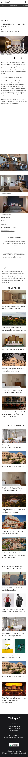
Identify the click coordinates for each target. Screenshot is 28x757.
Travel (2, 20)
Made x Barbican (13, 5)
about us (14, 724)
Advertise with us (14, 735)
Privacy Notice (20, 254)
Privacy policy (14, 730)
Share (5, 58)
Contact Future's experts (14, 726)
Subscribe (20, 2)
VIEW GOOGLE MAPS (7, 231)
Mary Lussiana (6, 30)
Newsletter (24, 58)
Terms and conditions (14, 728)
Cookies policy (14, 733)
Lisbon (13, 62)
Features (17, 31)
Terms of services (18, 253)
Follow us (17, 58)
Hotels (8, 20)
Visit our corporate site (17, 751)
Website (3, 220)
